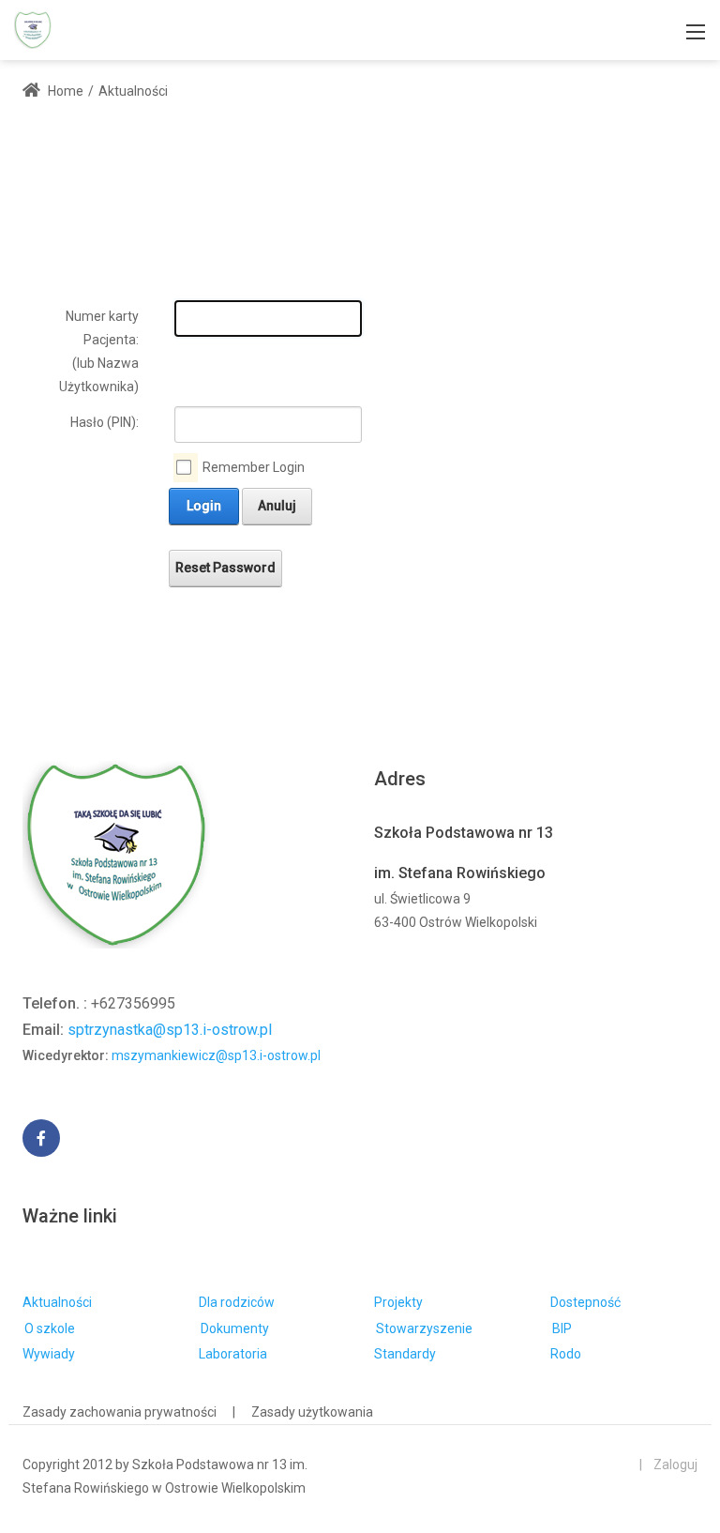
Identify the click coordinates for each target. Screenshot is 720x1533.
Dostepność (585, 1302)
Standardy (405, 1353)
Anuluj (277, 505)
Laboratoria (233, 1353)
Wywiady (48, 1353)
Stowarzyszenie (424, 1328)
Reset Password (225, 567)
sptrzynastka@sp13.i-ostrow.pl (170, 1030)
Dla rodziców (237, 1302)
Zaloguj (675, 1464)
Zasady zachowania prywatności (119, 1411)
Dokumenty (235, 1328)
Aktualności (57, 1302)
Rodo (565, 1353)
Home (64, 91)
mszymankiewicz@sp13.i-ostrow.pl (216, 1055)
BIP (562, 1328)
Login (204, 505)
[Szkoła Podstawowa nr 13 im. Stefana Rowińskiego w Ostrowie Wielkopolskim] (33, 28)
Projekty (398, 1302)
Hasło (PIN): (104, 422)
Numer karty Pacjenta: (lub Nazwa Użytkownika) (99, 352)
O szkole (49, 1328)
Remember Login (253, 467)
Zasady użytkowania (312, 1411)
